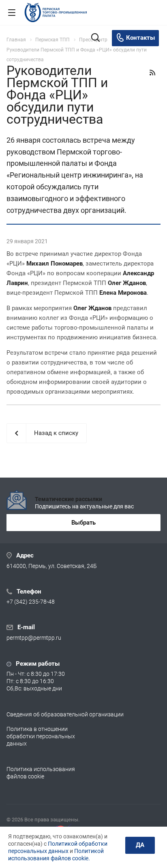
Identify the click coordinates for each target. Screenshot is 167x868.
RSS (152, 72)
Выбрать (83, 522)
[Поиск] (95, 38)
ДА (140, 845)
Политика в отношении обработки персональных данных (40, 736)
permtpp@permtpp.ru (33, 638)
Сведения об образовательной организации (65, 714)
